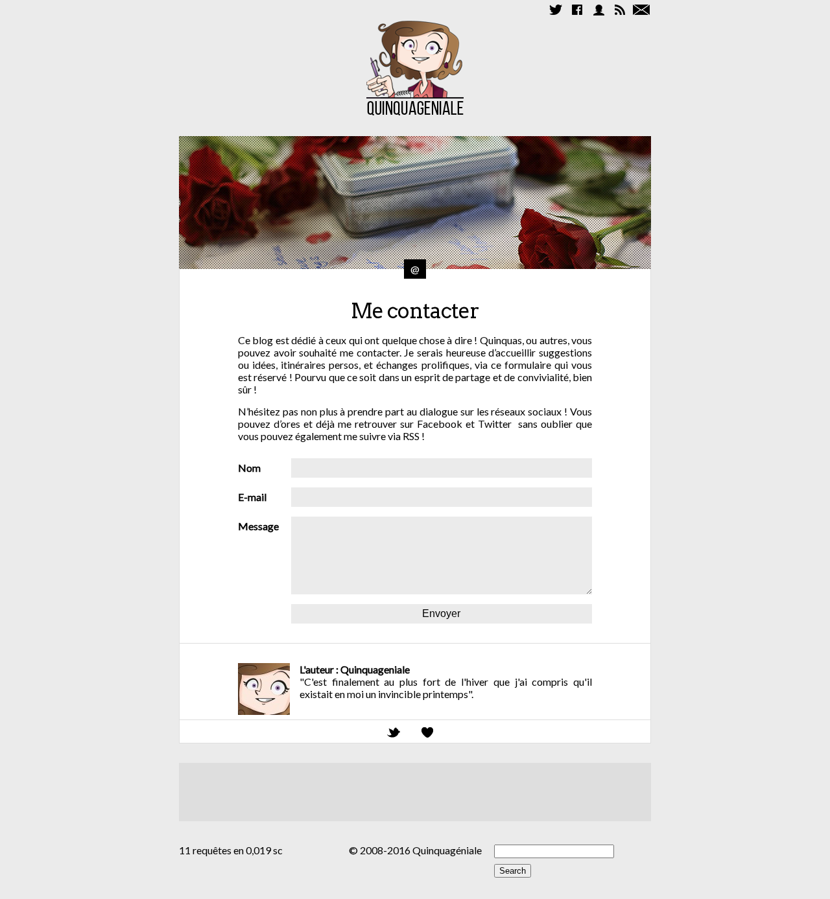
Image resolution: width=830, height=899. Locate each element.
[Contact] (641, 9)
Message (258, 526)
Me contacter (415, 310)
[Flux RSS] (620, 9)
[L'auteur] (598, 9)
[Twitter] (555, 9)
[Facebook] (577, 9)
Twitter (495, 423)
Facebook (441, 423)
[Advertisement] (415, 792)
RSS (411, 436)
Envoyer (441, 613)
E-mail (252, 497)
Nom (249, 467)
